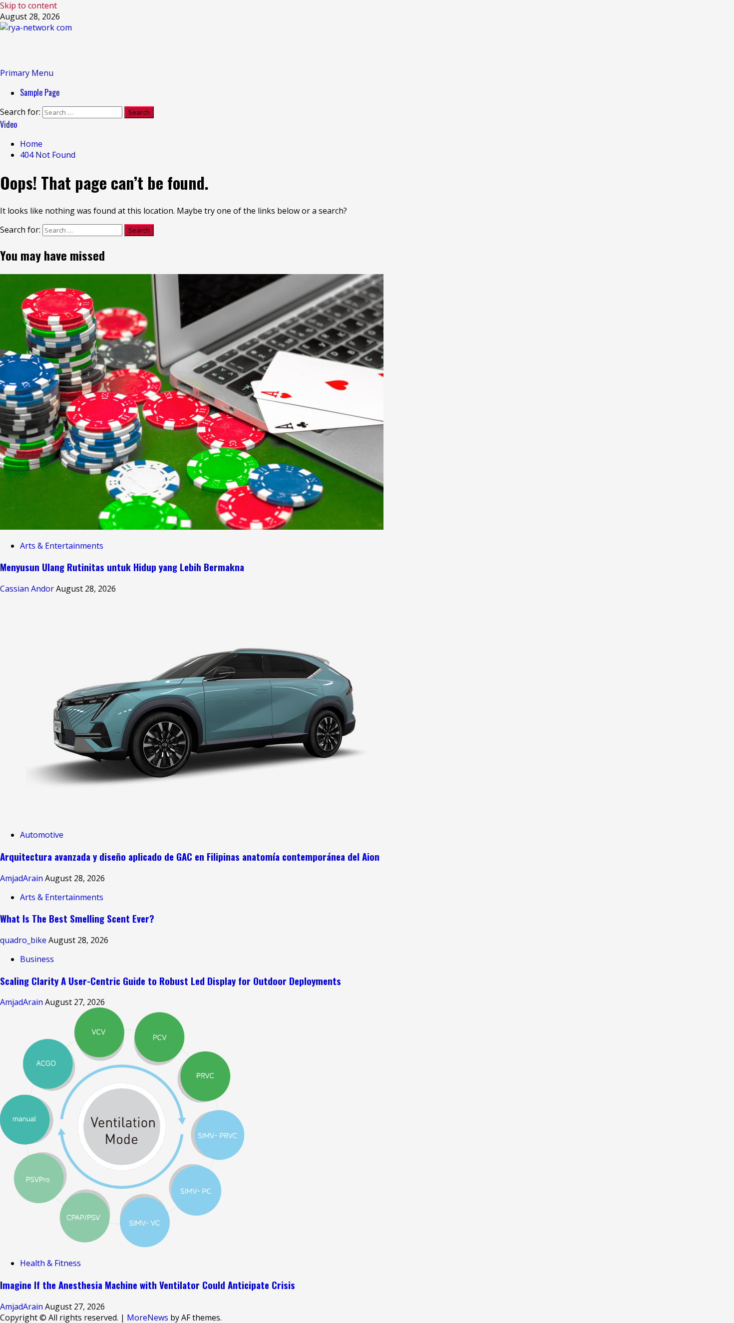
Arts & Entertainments (61, 545)
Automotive (41, 834)
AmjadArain (22, 878)
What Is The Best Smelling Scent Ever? (77, 918)
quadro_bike (24, 940)
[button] (26, 72)
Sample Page (39, 92)
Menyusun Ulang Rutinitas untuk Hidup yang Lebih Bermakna (122, 567)
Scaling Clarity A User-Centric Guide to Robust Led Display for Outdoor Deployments (170, 981)
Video (8, 124)
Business (37, 959)
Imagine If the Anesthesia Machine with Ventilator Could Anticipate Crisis (147, 1285)
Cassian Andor (28, 588)
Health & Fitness (50, 1263)
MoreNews (147, 1317)
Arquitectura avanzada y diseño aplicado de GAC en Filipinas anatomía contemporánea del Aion (189, 856)
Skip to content (28, 5)
